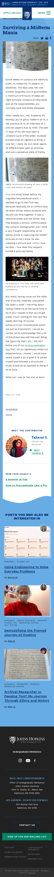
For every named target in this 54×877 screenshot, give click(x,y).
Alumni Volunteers (13, 852)
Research (42, 621)
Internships (22, 684)
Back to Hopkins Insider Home (17, 18)
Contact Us (27, 825)
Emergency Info (35, 859)
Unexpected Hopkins (28, 623)
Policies (32, 873)
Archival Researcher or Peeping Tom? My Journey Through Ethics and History (26, 696)
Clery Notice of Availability (35, 849)
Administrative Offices (15, 857)
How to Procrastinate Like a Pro (26, 485)
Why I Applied (10, 625)
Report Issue (34, 854)
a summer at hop (16, 479)
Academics (12, 409)
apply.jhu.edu (12, 12)
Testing (9, 415)
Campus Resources (26, 621)
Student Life (23, 562)
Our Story (9, 848)
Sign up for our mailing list (27, 836)
